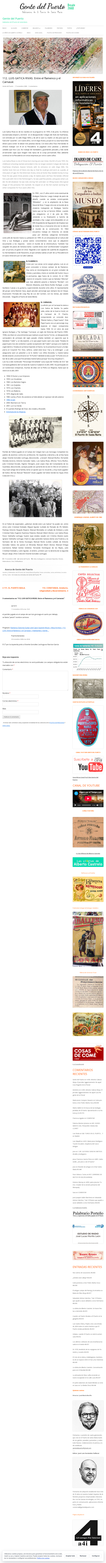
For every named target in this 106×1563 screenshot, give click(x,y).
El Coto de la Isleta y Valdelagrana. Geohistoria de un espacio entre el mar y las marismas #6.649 (88, 1359)
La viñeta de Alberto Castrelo (12, 33)
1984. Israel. (10, 400)
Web (4, 709)
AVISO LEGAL (6, 726)
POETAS (69, 28)
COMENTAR (24, 28)
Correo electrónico (10, 701)
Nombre (6, 693)
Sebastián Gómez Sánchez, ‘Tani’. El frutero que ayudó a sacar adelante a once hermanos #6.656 (88, 1200)
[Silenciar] (97, 805)
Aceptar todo (70, 1556)
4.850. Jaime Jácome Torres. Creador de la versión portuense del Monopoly (87, 1184)
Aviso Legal (38, 33)
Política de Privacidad (54, 33)
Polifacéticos (19, 561)
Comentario (7, 669)
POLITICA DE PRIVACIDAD (57, 723)
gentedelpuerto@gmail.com (82, 1448)
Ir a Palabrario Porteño (80, 1208)
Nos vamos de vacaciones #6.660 (84, 1273)
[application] (88, 798)
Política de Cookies (72, 33)
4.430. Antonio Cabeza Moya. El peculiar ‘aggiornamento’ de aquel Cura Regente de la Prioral (87, 1082)
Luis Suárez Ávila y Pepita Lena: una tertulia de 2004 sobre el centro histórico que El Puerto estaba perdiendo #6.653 (87, 1326)
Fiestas (61, 559)
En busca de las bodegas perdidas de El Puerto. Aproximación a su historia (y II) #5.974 (88, 1110)
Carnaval (48, 559)
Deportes (55, 559)
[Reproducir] (75, 805)
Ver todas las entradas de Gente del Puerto (25, 575)
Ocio (12, 561)
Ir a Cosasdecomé (78, 1064)
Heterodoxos (6, 561)
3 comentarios (33, 86)
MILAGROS (36, 28)
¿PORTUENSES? (80, 28)
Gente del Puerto (12, 18)
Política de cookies (43, 1558)
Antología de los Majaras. (16, 412)
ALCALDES (14, 28)
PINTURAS (60, 28)
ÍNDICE (4, 28)
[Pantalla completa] (101, 805)
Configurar (96, 1556)
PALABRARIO (48, 28)
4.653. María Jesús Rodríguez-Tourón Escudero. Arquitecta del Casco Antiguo (88, 1143)
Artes (35, 559)
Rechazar (83, 1556)
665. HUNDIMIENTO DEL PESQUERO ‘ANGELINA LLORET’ (86, 1125)
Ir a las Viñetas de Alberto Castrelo (88, 853)
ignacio (14, 606)
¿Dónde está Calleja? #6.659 (82, 1278)
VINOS (28, 33)
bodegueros (41, 559)
